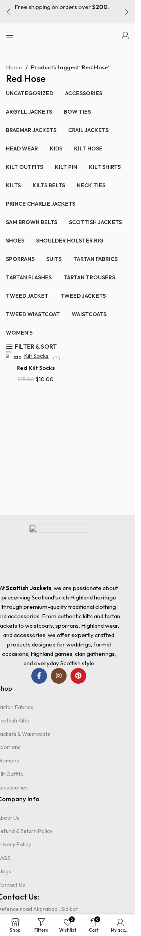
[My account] (125, 35)
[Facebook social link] (39, 676)
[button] (8, 12)
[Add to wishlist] (58, 359)
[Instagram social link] (59, 676)
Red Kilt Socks (35, 367)
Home (14, 67)
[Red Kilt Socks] (36, 355)
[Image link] (58, 553)
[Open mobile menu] (10, 35)
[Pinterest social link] (78, 676)
